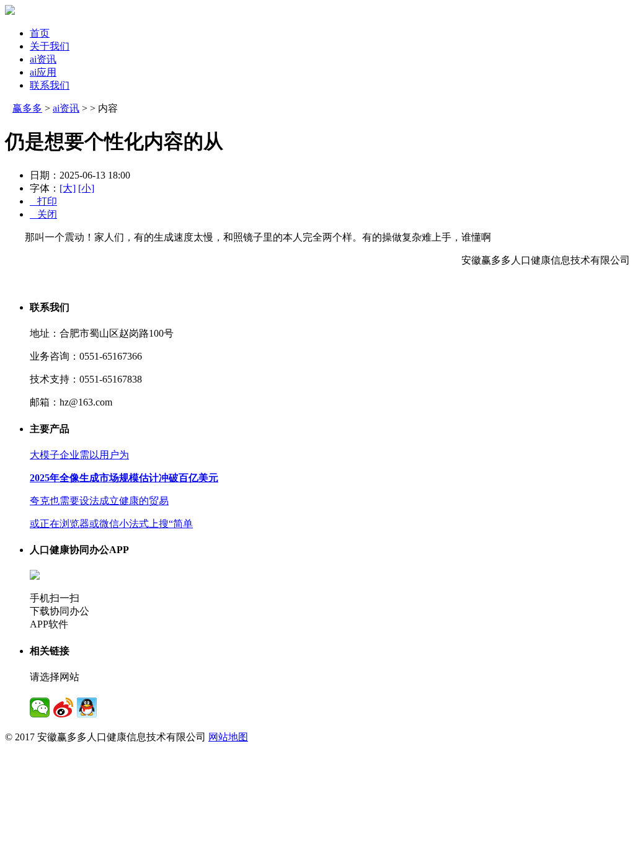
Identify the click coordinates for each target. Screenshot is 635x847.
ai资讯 (43, 59)
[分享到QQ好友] (87, 707)
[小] (86, 188)
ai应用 (43, 72)
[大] (68, 188)
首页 (40, 33)
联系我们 (49, 85)
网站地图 (228, 737)
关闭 (43, 214)
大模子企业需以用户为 (79, 455)
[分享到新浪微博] (63, 707)
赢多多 (27, 108)
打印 (43, 201)
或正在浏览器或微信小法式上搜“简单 (111, 523)
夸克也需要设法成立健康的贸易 (99, 500)
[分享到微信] (40, 707)
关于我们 (49, 46)
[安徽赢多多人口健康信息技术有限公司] (10, 11)
